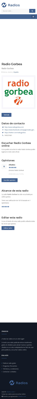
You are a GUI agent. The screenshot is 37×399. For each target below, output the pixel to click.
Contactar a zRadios (9, 372)
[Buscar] (32, 11)
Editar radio (8, 228)
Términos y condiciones (11, 369)
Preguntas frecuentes (10, 366)
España (16, 72)
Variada (6, 115)
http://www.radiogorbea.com (14, 127)
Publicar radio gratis (9, 363)
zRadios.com (10, 392)
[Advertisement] (18, 38)
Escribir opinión (9, 180)
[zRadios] (11, 5)
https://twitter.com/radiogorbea (15, 133)
